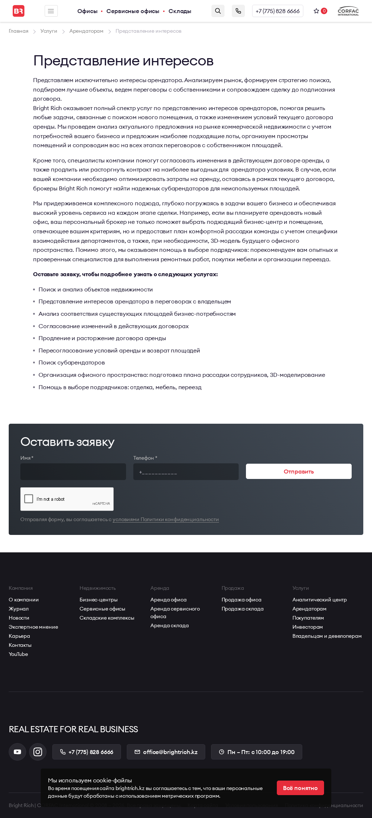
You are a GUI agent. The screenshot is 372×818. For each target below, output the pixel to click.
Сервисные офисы (132, 11)
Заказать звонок (238, 11)
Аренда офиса (168, 599)
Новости (19, 617)
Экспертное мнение (33, 627)
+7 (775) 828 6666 (278, 11)
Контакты (20, 645)
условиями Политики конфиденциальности (166, 519)
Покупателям (308, 617)
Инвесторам (307, 627)
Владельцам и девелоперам (327, 636)
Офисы (87, 11)
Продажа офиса (242, 599)
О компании (24, 599)
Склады (180, 11)
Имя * (26, 457)
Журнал (19, 608)
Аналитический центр (319, 599)
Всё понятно (300, 787)
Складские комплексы (107, 617)
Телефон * (145, 457)
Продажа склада (243, 608)
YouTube (18, 654)
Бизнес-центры (98, 599)
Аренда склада (169, 625)
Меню (51, 11)
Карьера (19, 636)
